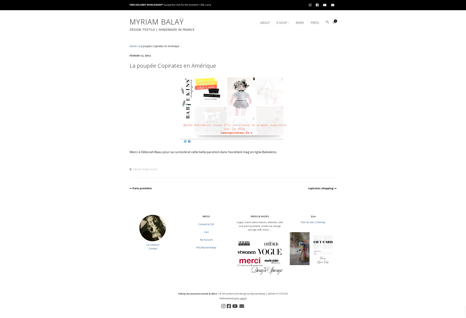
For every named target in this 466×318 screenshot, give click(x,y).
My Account (206, 239)
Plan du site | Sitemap (313, 222)
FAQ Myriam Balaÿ (206, 247)
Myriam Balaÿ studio (145, 169)
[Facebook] (317, 5)
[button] (327, 22)
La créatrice (153, 244)
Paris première (142, 188)
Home (133, 46)
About (265, 23)
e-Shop (282, 23)
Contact (153, 248)
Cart (206, 232)
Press (315, 23)
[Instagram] (311, 5)
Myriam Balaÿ (157, 22)
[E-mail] (332, 5)
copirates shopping (320, 188)
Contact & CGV (206, 224)
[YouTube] (324, 5)
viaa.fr (243, 298)
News (300, 23)
